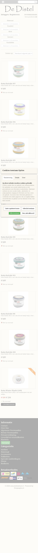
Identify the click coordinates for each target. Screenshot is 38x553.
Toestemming (8, 177)
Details (17, 177)
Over (23, 177)
